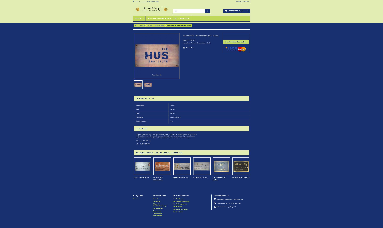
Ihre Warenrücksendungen (181, 201)
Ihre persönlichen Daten (180, 209)
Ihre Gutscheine (178, 212)
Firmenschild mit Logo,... (181, 177)
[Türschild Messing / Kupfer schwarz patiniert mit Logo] (221, 166)
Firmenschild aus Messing (241, 177)
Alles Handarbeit (182, 18)
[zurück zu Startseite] (136, 25)
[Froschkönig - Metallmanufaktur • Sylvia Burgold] (151, 9)
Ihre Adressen (177, 206)
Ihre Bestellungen (178, 199)
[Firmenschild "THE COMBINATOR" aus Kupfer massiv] (138, 84)
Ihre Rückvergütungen (180, 204)
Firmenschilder (159, 25)
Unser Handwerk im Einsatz (159, 18)
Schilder (150, 25)
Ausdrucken (189, 48)
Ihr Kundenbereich (181, 195)
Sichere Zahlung (158, 208)
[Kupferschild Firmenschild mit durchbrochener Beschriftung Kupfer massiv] (148, 84)
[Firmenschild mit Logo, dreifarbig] (182, 166)
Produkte (139, 18)
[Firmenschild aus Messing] (241, 166)
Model (185, 40)
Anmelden (246, 1)
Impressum (156, 201)
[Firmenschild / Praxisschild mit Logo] (162, 166)
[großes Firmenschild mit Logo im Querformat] (142, 166)
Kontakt (238, 1)
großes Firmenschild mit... (142, 177)
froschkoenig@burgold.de (229, 207)
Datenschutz (157, 211)
